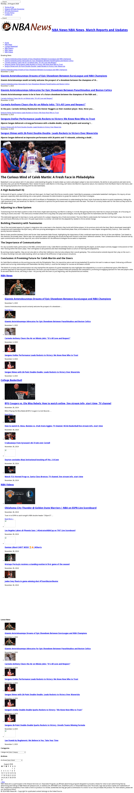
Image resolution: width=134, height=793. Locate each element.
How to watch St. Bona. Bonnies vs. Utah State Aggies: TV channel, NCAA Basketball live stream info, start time (54, 426)
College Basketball (11, 46)
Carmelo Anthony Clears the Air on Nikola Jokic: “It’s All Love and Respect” (31, 63)
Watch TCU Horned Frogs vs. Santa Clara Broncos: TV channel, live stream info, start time (44, 477)
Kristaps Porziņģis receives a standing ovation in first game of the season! (37, 564)
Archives (4, 760)
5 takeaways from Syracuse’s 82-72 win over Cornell (27, 443)
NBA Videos (9, 52)
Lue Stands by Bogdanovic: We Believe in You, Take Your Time (31, 740)
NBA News (8, 45)
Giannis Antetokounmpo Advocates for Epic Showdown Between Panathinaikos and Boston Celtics (39, 61)
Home (7, 43)
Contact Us (8, 15)
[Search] (1, 2)
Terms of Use (9, 7)
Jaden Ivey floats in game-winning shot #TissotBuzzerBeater (31, 581)
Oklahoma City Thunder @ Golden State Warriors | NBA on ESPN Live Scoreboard (51, 507)
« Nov (3, 782)
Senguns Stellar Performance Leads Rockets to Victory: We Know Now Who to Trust (34, 64)
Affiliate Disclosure (11, 11)
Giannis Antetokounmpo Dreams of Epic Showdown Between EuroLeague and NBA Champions (38, 59)
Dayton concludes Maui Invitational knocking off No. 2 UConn (32, 460)
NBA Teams (9, 50)
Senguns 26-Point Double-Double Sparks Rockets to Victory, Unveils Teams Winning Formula (45, 725)
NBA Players (9, 48)
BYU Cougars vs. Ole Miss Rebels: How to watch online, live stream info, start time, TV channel (58, 403)
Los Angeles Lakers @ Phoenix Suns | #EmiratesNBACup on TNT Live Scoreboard (40, 530)
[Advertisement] (24, 37)
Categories (4, 752)
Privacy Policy (9, 13)
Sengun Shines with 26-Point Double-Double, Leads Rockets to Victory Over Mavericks (35, 66)
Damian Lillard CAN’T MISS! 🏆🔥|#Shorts (23, 547)
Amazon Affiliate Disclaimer (14, 9)
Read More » (9, 310)
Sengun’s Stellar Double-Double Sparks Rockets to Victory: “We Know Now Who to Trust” (43, 710)
